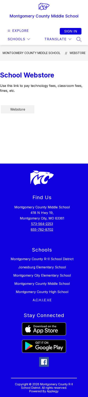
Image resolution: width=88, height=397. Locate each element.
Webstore (78, 53)
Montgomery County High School (42, 292)
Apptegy (53, 391)
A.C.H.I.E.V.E (42, 300)
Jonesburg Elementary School (42, 267)
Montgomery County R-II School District (42, 259)
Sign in (70, 31)
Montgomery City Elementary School (42, 275)
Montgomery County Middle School (31, 53)
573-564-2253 (42, 224)
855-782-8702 (42, 229)
